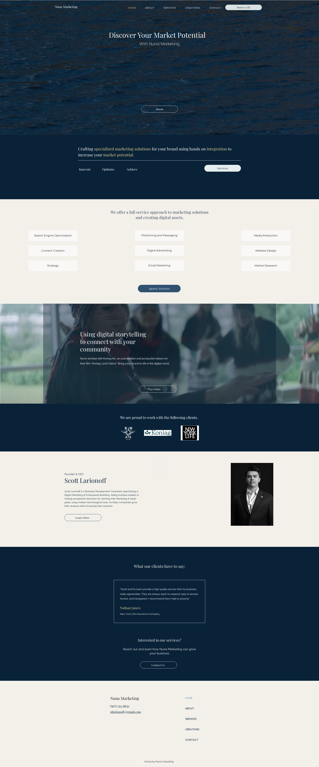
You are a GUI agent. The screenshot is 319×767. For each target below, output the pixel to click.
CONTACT (191, 740)
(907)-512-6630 (119, 706)
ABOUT (189, 708)
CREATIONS (192, 729)
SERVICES (191, 719)
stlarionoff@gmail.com (125, 712)
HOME (189, 698)
